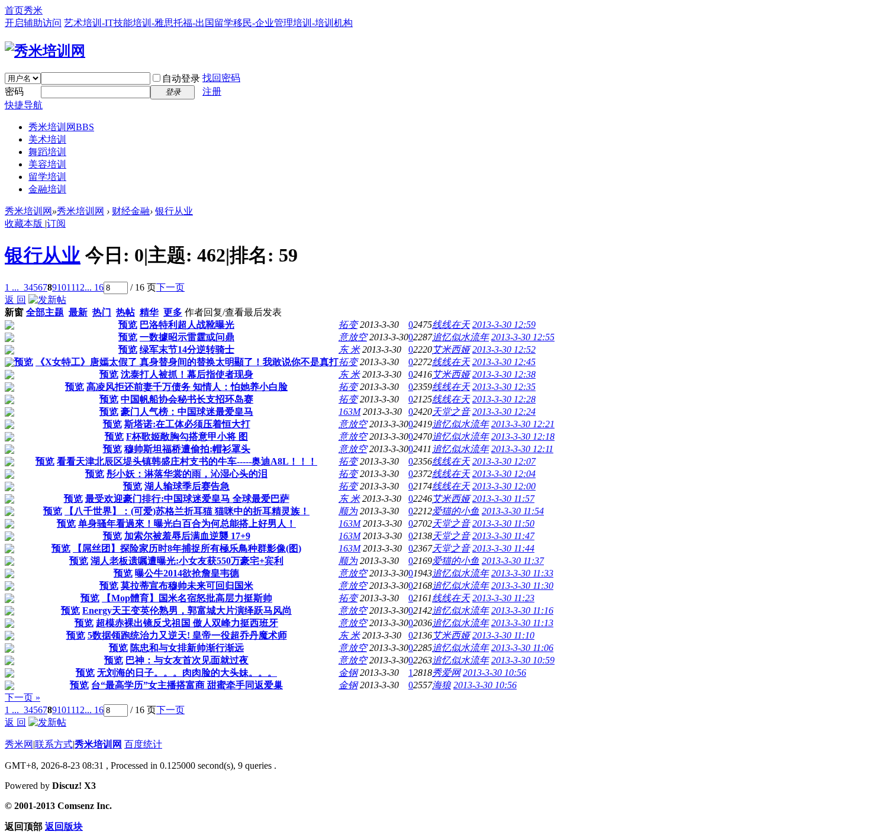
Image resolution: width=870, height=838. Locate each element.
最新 (78, 312)
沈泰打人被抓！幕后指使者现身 (187, 374)
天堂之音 (451, 412)
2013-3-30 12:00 (504, 486)
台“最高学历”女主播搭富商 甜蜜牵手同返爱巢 (187, 685)
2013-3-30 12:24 (504, 412)
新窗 (14, 312)
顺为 (348, 511)
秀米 (33, 10)
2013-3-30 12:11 (522, 449)
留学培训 (47, 177)
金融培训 (47, 189)
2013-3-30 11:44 (503, 548)
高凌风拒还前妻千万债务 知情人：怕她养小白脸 (187, 387)
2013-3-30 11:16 (522, 610)
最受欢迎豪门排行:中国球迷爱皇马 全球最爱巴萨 (187, 499)
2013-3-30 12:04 (504, 474)
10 (61, 287)
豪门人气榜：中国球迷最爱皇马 (187, 412)
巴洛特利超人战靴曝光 (187, 325)
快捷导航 (24, 105)
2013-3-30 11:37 (513, 561)
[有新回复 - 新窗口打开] (9, 326)
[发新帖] (47, 300)
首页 (14, 10)
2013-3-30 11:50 (503, 523)
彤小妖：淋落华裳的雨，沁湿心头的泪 (187, 474)
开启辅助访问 (33, 23)
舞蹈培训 (47, 152)
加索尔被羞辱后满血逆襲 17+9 (187, 536)
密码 (14, 91)
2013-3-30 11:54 (513, 511)
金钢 (348, 673)
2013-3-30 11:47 (503, 536)
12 (80, 287)
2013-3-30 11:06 (522, 648)
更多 (172, 312)
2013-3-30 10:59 (523, 660)
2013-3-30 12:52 (504, 349)
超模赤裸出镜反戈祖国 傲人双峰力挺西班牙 (187, 623)
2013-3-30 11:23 (503, 598)
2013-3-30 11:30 (522, 586)
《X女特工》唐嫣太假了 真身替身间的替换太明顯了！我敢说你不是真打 (187, 362)
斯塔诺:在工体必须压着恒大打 (187, 424)
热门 (101, 312)
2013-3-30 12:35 (504, 387)
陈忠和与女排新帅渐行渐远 (187, 648)
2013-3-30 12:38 (504, 374)
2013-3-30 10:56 (494, 673)
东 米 (349, 349)
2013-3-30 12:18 (523, 436)
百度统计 (143, 744)
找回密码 (221, 78)
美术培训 (47, 139)
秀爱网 (446, 673)
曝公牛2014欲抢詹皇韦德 (187, 573)
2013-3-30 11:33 (522, 573)
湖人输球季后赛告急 (187, 486)
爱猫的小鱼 (455, 511)
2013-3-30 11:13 (522, 623)
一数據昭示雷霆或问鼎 (187, 337)
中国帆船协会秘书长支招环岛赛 (187, 399)
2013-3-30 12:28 (504, 399)
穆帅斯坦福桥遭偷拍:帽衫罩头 (187, 449)
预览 (127, 325)
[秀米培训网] (45, 51)
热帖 (125, 312)
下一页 (170, 287)
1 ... (12, 287)
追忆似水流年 (460, 337)
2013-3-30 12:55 (523, 337)
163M (349, 412)
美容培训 (47, 164)
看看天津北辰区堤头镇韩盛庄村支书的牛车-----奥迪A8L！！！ (187, 461)
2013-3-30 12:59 (504, 325)
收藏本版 (25, 223)
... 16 (94, 287)
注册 (211, 91)
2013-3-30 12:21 (523, 424)
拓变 (348, 325)
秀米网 (19, 744)
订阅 (56, 223)
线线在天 (451, 325)
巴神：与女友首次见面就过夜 (187, 660)
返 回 (15, 300)
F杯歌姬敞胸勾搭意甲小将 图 (187, 436)
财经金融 (131, 211)
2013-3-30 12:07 (504, 461)
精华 (149, 312)
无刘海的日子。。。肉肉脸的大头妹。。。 (187, 673)
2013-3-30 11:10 (503, 635)
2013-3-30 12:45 (504, 362)
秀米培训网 (61, 127)
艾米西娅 (451, 349)
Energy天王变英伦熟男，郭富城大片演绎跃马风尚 (187, 610)
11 (70, 287)
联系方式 (54, 744)
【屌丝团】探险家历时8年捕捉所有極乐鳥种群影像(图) (187, 548)
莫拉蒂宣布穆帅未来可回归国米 (187, 586)
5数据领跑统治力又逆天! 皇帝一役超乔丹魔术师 (187, 635)
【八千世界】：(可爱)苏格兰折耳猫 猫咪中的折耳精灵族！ (187, 511)
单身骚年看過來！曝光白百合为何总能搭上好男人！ (187, 523)
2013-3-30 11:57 (503, 499)
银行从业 (174, 211)
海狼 (441, 685)
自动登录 (181, 78)
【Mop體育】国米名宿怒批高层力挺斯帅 (187, 598)
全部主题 (45, 312)
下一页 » (22, 697)
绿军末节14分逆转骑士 (187, 349)
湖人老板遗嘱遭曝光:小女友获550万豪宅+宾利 (187, 561)
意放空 (353, 337)
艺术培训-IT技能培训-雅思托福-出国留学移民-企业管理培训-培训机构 (208, 23)
